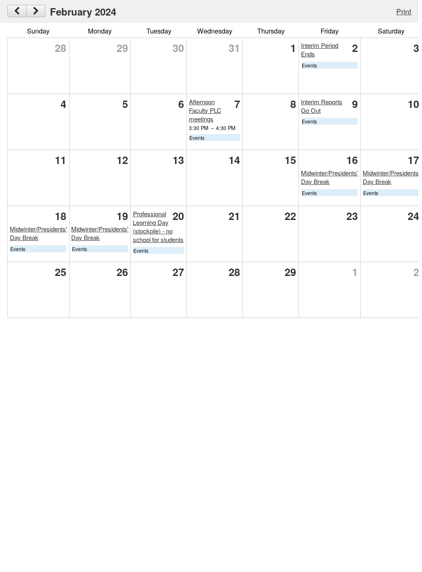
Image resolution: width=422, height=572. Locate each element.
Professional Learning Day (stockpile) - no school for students (158, 226)
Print (403, 11)
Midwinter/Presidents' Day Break (391, 177)
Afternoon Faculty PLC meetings (205, 110)
